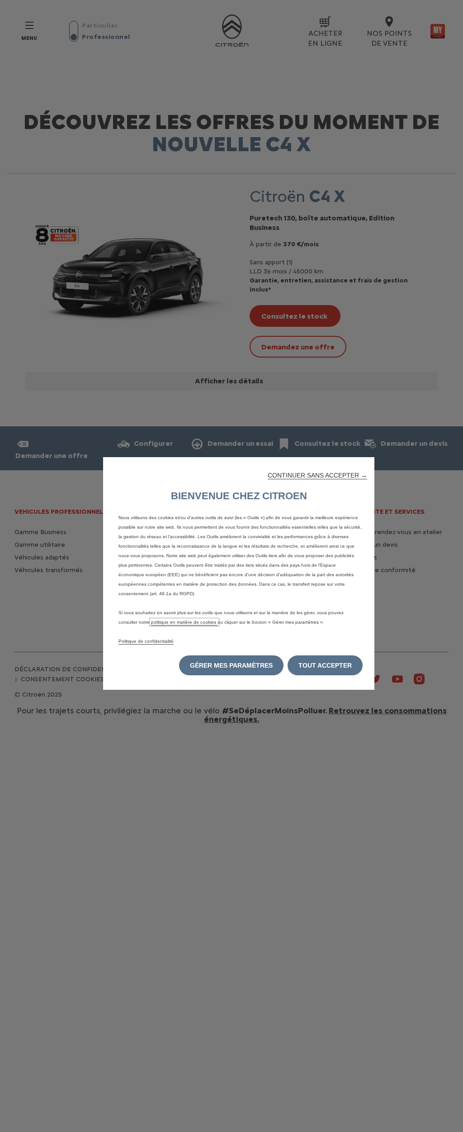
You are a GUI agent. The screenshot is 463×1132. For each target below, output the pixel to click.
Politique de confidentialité (146, 641)
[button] (317, 475)
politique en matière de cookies (184, 622)
